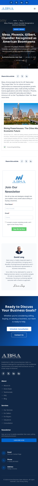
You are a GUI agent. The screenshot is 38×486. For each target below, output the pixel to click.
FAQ (5, 395)
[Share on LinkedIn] (26, 76)
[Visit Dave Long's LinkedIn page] (27, 2)
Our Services (8, 410)
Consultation (8, 423)
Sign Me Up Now (19, 229)
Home (15, 20)
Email (7, 213)
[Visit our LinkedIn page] (21, 2)
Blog (21, 20)
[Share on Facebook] (18, 76)
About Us (7, 386)
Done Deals (8, 389)
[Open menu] (35, 8)
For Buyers (7, 417)
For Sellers (7, 413)
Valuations (7, 420)
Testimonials (8, 392)
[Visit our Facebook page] (11, 2)
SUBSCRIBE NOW (19, 440)
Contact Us (19, 335)
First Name (9, 204)
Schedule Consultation (19, 329)
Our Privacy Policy (22, 481)
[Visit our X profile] (16, 2)
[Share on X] (22, 76)
